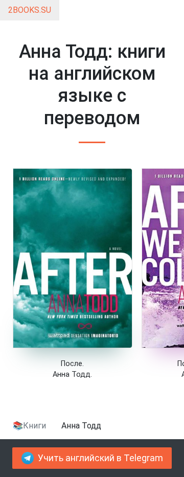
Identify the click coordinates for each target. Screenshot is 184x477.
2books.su (29, 10)
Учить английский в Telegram (100, 458)
